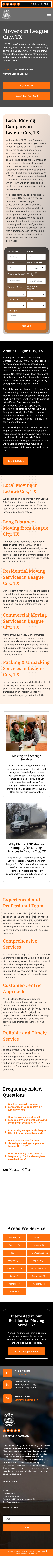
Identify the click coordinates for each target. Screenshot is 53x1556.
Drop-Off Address (32, 274)
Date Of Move (34, 262)
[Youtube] (7, 4)
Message (12, 310)
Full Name (12, 251)
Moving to (12, 300)
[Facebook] (11, 4)
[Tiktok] (14, 4)
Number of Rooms (32, 287)
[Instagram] (3, 4)
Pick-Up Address (16, 274)
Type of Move (14, 287)
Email (30, 251)
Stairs (30, 300)
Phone (10, 262)
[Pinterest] (18, 4)
